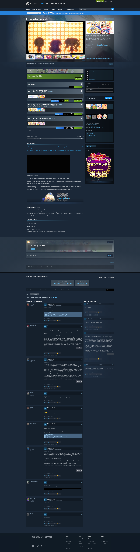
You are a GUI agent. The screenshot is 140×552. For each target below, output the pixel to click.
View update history (91, 135)
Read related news (90, 137)
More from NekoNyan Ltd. (39, 242)
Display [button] (69, 289)
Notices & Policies (92, 543)
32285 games (32, 360)
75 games (32, 408)
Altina (31, 392)
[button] (29, 9)
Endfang (32, 304)
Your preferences (110, 277)
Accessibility (91, 541)
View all (112, 262)
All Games (28, 17)
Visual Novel (89, 58)
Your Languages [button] (33, 294)
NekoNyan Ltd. (100, 51)
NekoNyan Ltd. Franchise (43, 17)
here (50, 266)
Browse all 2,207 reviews (55, 530)
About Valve (81, 538)
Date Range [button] (55, 289)
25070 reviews (32, 361)
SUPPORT (62, 4)
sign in (105, 1)
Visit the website (90, 133)
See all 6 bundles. (31, 130)
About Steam (69, 538)
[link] (67, 100)
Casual (93, 58)
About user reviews (102, 277)
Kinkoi (92, 129)
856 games (32, 449)
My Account (103, 546)
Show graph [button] (109, 289)
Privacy (90, 538)
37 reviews (32, 450)
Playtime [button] (63, 289)
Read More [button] (79, 347)
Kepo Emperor (33, 423)
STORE (43, 4)
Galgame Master (33, 498)
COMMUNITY (50, 4)
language (110, 1)
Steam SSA (68, 541)
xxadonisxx (32, 359)
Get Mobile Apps (104, 541)
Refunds (90, 548)
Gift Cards (68, 548)
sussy (31, 407)
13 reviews (32, 395)
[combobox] (95, 9)
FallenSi (32, 448)
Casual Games (34, 17)
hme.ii (31, 513)
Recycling (81, 546)
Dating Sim (104, 58)
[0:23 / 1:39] (55, 37)
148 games (32, 500)
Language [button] (47, 289)
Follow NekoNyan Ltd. (39, 245)
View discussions (90, 139)
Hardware (80, 543)
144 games (32, 424)
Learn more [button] (108, 98)
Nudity (109, 58)
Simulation (95, 124)
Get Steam (103, 538)
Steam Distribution (70, 546)
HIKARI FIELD (107, 51)
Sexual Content (99, 58)
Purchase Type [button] (39, 289)
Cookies (90, 546)
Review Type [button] (29, 289)
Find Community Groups (92, 141)
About (57, 4)
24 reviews (32, 501)
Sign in (28, 63)
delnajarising (33, 325)
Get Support (103, 543)
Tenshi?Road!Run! (34, 481)
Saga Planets (99, 49)
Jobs (80, 541)
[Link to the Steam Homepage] (31, 5)
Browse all (79, 136)
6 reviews (31, 305)
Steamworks (68, 543)
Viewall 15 (110, 106)
